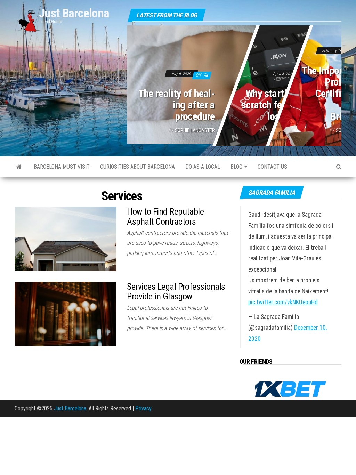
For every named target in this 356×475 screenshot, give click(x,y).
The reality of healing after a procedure (176, 104)
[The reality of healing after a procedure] (234, 83)
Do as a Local (202, 166)
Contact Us (272, 166)
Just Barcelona (74, 13)
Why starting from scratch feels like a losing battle (279, 104)
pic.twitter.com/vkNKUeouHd (283, 302)
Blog (237, 166)
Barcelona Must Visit (62, 166)
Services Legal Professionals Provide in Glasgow (176, 291)
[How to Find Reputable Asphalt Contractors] (65, 238)
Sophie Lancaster (195, 130)
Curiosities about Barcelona (137, 166)
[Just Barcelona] (19, 166)
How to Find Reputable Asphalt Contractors (165, 216)
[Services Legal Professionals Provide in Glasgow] (65, 313)
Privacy (143, 408)
